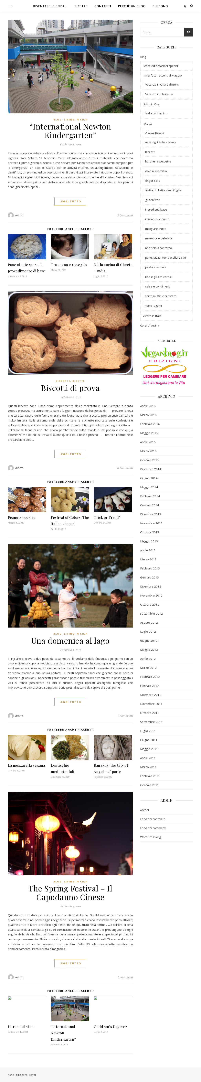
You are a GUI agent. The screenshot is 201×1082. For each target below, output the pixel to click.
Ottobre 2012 (149, 604)
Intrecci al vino (21, 1026)
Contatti (103, 6)
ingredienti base (156, 209)
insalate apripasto (157, 219)
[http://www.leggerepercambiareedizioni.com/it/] (166, 372)
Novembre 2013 (151, 523)
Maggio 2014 (149, 487)
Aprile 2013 (148, 550)
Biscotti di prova (70, 387)
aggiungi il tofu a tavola (160, 142)
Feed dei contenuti (152, 819)
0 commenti (125, 716)
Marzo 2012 (148, 668)
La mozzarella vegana (26, 765)
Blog (57, 119)
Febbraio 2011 (150, 776)
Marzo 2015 (148, 451)
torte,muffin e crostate (160, 296)
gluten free (152, 200)
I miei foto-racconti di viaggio (162, 75)
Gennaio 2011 (149, 785)
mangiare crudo (155, 229)
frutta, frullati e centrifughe (163, 190)
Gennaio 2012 (149, 686)
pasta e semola (155, 267)
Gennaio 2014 (149, 505)
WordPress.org (150, 837)
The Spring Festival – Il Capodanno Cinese (70, 892)
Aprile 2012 (148, 659)
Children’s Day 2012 (110, 1026)
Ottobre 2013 (149, 532)
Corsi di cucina (149, 325)
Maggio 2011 (149, 749)
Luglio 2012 (148, 631)
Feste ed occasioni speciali (160, 66)
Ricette (81, 6)
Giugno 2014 (148, 478)
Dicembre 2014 (150, 469)
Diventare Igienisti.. (50, 6)
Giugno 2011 (148, 740)
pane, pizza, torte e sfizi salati (165, 257)
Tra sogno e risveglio (69, 264)
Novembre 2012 (151, 595)
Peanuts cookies (21, 517)
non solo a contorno (158, 248)
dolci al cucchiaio (156, 171)
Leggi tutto (70, 201)
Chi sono (160, 6)
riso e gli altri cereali (158, 277)
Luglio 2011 (148, 731)
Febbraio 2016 (150, 424)
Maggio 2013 (149, 541)
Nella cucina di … (156, 113)
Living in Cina (76, 119)
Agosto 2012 (149, 622)
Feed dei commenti (153, 828)
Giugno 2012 (148, 640)
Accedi (144, 810)
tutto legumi (153, 305)
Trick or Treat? (107, 517)
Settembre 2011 (151, 722)
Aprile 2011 (148, 758)
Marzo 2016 (148, 415)
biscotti (63, 381)
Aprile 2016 (148, 406)
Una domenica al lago (70, 640)
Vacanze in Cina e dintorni (162, 84)
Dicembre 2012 (150, 586)
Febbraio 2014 (150, 496)
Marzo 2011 (148, 767)
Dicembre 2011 (150, 695)
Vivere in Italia (152, 316)
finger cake (152, 180)
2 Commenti (125, 215)
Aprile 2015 (148, 442)
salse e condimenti (157, 286)
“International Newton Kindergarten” (70, 130)
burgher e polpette (158, 161)
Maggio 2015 (149, 433)
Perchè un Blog (131, 6)
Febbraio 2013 (150, 568)
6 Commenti (125, 468)
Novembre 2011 (151, 704)
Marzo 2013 (148, 559)
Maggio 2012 (149, 649)
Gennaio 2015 (149, 460)
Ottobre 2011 (149, 713)
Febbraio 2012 (150, 677)
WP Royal (30, 1075)
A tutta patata (154, 132)
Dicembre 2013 (150, 514)
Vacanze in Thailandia (159, 94)
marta (19, 215)
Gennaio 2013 (149, 577)
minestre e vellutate (159, 238)
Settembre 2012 (151, 613)
